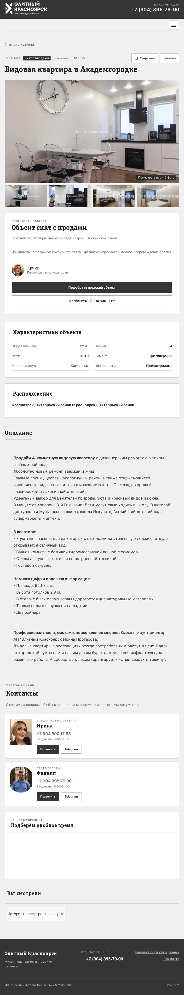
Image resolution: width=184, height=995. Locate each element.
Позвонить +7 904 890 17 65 (92, 301)
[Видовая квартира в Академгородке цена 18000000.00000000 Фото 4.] (114, 196)
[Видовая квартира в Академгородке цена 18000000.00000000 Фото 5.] (158, 196)
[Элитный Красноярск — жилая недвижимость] (26, 8)
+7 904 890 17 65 (54, 733)
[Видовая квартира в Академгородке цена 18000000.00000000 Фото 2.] (26, 196)
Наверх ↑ (172, 985)
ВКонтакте (171, 959)
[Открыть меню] (174, 25)
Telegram (71, 749)
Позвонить (48, 749)
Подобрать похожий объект (92, 287)
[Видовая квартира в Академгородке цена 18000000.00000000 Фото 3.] (70, 196)
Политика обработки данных (157, 952)
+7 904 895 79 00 (54, 781)
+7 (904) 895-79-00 (104, 959)
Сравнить (169, 58)
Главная (11, 44)
